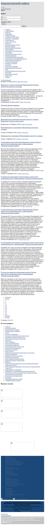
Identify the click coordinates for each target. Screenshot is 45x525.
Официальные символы (12, 331)
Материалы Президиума (13, 348)
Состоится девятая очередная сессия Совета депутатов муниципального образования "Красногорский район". (18, 274)
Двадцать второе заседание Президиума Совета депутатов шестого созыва (20, 86)
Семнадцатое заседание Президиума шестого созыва (22, 136)
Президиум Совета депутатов (14, 346)
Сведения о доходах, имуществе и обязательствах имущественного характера (21, 373)
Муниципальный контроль (13, 68)
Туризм (7, 77)
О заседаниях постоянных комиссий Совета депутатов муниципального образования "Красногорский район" (22, 243)
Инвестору (8, 76)
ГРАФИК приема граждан (13, 380)
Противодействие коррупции (14, 57)
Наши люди (8, 490)
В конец (7, 317)
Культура (8, 43)
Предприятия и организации (14, 494)
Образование (9, 49)
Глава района (9, 31)
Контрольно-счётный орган (13, 51)
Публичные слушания (12, 357)
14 (6, 311)
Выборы (7, 362)
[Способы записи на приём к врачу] (11, 417)
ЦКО (6, 69)
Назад (7, 299)
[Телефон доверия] (11, 431)
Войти (4, 24)
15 (6, 313)
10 (6, 305)
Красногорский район (15, 3)
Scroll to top (4, 514)
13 (6, 309)
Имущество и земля (11, 74)
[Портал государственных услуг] (11, 397)
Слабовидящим (6, 9)
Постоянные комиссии (12, 345)
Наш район (8, 34)
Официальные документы (13, 60)
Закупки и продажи (11, 63)
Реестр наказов (10, 342)
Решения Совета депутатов (14, 356)
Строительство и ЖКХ (12, 37)
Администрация (10, 35)
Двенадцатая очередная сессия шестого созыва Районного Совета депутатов (19, 120)
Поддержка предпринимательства (16, 59)
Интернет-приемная (11, 334)
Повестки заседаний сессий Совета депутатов (19, 353)
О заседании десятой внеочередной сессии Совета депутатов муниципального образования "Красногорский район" (21, 144)
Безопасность (9, 40)
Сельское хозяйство (11, 62)
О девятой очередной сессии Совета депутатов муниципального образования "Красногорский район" (22, 177)
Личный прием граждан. (10, 105)
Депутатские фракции (12, 343)
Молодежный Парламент (13, 48)
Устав (7, 333)
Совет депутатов (10, 42)
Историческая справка (12, 329)
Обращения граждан (11, 479)
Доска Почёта (9, 351)
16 (6, 314)
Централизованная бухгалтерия (15, 71)
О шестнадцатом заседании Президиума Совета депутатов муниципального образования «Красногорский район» (19, 211)
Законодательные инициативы (14, 360)
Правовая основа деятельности (15, 337)
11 (6, 306)
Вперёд (7, 316)
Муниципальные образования (14, 463)
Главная (7, 29)
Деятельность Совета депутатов (15, 339)
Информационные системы (13, 379)
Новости (7, 32)
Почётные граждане (11, 350)
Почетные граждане (11, 66)
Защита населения (11, 482)
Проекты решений (11, 354)
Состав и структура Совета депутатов (17, 336)
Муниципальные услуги (12, 45)
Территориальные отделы (13, 54)
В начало (8, 297)
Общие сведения (10, 328)
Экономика (8, 52)
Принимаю (4, 523)
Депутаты (8, 340)
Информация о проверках (13, 370)
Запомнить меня (6, 22)
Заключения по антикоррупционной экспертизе (20, 371)
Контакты (8, 65)
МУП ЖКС (8, 72)
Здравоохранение (10, 55)
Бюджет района (10, 46)
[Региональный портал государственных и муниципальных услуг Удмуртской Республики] (11, 407)
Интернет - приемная (12, 39)
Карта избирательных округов (14, 359)
